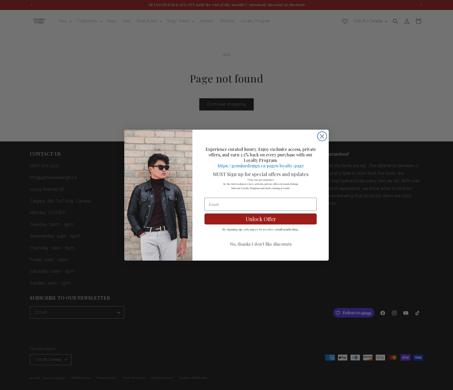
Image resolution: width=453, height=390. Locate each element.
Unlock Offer (261, 218)
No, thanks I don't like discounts (261, 244)
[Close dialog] (322, 136)
